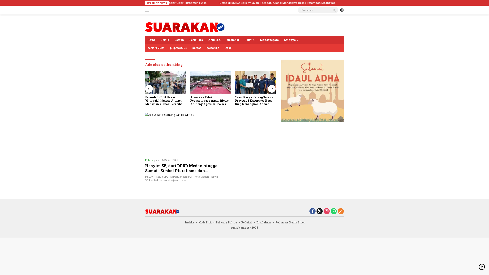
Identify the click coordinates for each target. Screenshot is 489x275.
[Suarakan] (185, 27)
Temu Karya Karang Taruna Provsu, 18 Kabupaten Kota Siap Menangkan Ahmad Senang (254, 100)
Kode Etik (205, 222)
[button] (334, 10)
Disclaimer (263, 222)
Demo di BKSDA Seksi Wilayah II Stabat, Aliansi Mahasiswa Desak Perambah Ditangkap (266, 3)
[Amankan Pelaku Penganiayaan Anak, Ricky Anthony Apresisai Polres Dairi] (210, 82)
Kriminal (214, 40)
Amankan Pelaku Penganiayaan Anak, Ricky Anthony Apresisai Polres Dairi (209, 100)
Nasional (233, 40)
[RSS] (341, 211)
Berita (165, 40)
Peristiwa (196, 40)
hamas (196, 48)
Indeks (189, 222)
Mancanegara (269, 40)
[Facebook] (312, 211)
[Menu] (147, 10)
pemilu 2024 (155, 48)
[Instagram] (327, 211)
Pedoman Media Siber (290, 222)
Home (151, 40)
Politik (249, 40)
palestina (212, 48)
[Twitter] (320, 211)
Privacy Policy (226, 222)
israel (228, 48)
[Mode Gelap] (342, 10)
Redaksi (246, 222)
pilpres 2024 (178, 48)
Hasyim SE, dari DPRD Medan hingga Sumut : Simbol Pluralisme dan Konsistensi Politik (181, 170)
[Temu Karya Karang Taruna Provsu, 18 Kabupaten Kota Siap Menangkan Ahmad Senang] (255, 82)
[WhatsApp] (334, 211)
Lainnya (290, 40)
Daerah (179, 40)
